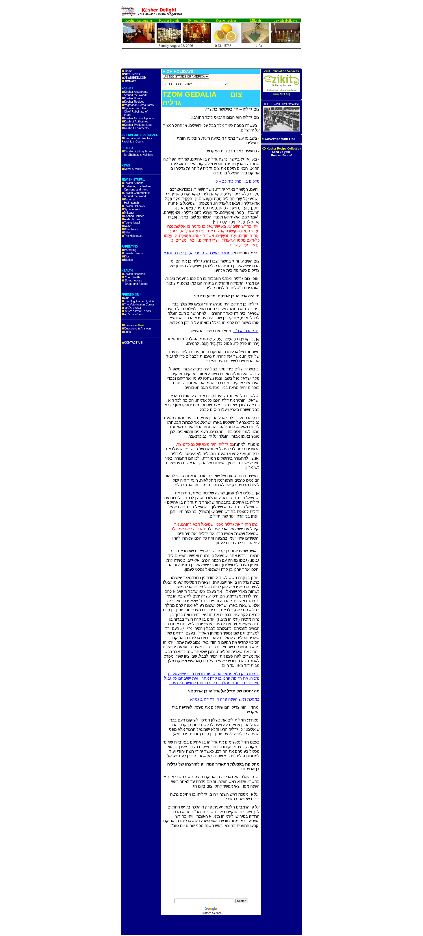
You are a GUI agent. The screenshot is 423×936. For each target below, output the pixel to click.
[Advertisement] (19, 68)
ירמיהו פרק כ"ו (245, 331)
